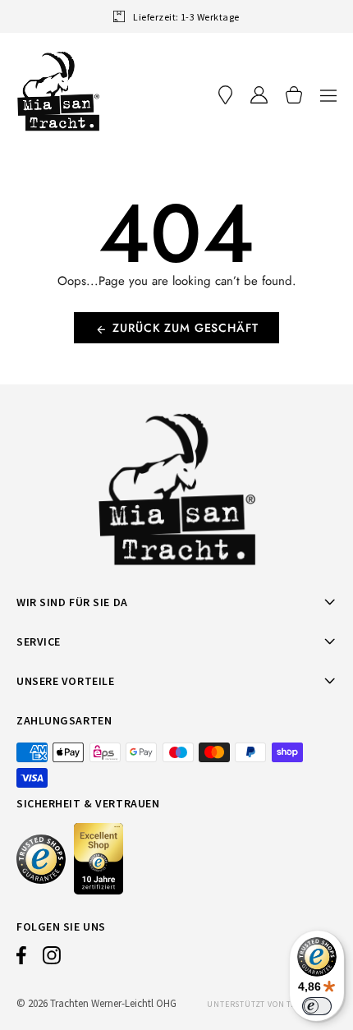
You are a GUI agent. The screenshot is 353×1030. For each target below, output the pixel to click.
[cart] (294, 94)
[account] (259, 94)
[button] (328, 95)
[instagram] (52, 959)
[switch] (317, 1006)
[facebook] (21, 959)
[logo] (58, 91)
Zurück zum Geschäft (185, 328)
